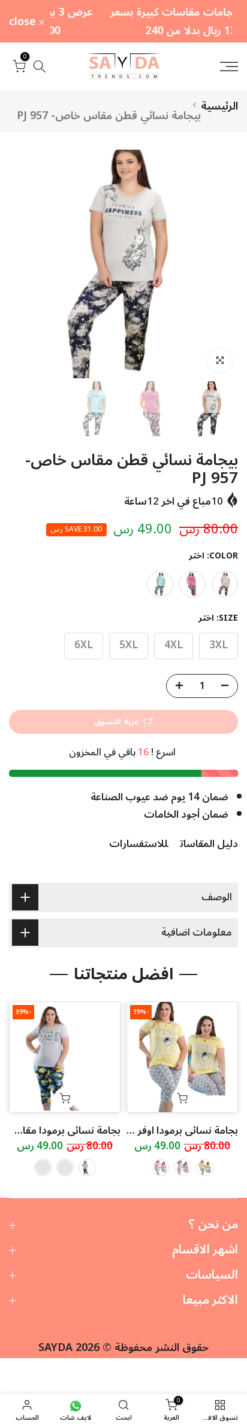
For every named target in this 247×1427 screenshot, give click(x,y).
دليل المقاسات (209, 844)
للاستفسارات (138, 844)
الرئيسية (219, 106)
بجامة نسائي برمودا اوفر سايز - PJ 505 (157, 1130)
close (24, 21)
